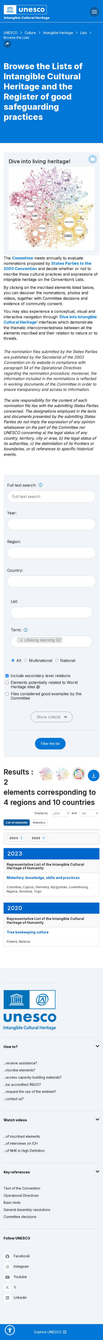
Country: (15, 570)
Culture (30, 33)
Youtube (20, 1277)
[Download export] (93, 777)
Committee (22, 258)
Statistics (39, 822)
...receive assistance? (20, 1063)
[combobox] (51, 524)
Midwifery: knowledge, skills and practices (43, 878)
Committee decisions (20, 1217)
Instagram (21, 1266)
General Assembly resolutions (27, 1210)
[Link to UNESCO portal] (34, 9)
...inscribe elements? (19, 1070)
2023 (17, 839)
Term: (17, 629)
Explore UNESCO (48, 1332)
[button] (7, 46)
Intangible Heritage (58, 33)
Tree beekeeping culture (28, 932)
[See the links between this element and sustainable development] (79, 774)
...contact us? (14, 1099)
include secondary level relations (40, 675)
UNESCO (10, 33)
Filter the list (50, 743)
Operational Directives (21, 1195)
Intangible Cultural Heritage (27, 18)
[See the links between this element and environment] (62, 774)
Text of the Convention (22, 1188)
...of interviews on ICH (21, 1143)
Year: (12, 512)
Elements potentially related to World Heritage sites (44, 684)
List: (14, 601)
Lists (83, 33)
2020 (39, 839)
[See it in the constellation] (46, 774)
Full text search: (22, 485)
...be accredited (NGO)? (22, 1084)
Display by (41, 813)
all (18, 660)
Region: (14, 541)
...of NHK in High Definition (24, 1151)
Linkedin (20, 1297)
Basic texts (12, 1202)
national (67, 660)
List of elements (17, 822)
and (74, 813)
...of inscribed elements (22, 1136)
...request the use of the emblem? (30, 1091)
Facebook (22, 1256)
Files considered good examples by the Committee (46, 696)
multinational (40, 660)
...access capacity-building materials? (33, 1077)
